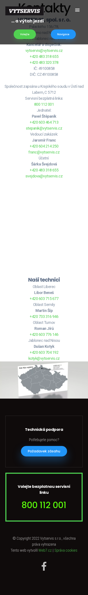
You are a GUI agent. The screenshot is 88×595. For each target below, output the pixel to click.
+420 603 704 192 (44, 352)
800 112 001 (44, 104)
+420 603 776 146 (44, 334)
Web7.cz (45, 550)
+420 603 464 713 (44, 122)
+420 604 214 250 (44, 146)
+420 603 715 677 (44, 298)
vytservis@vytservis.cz (44, 50)
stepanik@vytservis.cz (44, 128)
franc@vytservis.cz (44, 152)
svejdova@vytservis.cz (44, 176)
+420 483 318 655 (44, 56)
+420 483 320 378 (44, 62)
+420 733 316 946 (44, 316)
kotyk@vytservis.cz (44, 358)
